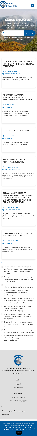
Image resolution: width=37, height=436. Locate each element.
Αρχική (9, 23)
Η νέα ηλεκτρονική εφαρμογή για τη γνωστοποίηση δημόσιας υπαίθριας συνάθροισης (16, 293)
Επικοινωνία (18, 387)
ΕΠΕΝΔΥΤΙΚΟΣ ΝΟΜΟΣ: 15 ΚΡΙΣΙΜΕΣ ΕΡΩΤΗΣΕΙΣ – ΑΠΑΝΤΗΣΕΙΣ (18, 234)
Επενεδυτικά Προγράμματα (18, 401)
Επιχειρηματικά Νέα (18, 397)
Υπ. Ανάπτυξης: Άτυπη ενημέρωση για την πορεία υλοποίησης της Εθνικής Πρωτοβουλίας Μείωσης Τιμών (17, 308)
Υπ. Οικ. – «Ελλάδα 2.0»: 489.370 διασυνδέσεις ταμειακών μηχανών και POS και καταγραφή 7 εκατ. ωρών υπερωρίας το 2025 (19, 301)
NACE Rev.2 (6, 414)
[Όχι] (35, 429)
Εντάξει (19, 432)
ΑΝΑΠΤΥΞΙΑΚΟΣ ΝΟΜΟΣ (12, 169)
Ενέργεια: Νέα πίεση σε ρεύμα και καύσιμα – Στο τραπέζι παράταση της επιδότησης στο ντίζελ (18, 324)
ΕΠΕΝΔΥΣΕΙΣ (9, 107)
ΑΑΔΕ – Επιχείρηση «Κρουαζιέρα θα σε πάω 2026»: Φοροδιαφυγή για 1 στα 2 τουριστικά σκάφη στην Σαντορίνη (18, 338)
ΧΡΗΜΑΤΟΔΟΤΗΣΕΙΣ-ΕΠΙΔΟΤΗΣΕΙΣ (12, 25)
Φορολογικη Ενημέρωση (25, 37)
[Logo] (18, 361)
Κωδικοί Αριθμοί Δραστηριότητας (13, 411)
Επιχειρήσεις (19, 39)
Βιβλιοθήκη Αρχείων (20, 23)
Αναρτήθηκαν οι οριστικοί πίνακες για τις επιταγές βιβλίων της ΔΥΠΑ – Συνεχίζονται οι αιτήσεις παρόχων (19, 279)
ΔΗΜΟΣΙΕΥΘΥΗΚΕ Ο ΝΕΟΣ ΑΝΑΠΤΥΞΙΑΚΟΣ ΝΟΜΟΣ (14, 161)
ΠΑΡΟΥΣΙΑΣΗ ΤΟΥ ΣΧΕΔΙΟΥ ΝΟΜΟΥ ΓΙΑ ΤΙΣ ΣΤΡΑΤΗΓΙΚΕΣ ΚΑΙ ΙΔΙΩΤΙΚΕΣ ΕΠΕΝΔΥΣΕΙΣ (18, 64)
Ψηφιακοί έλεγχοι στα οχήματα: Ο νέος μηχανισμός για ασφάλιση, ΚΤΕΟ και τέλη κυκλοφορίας (17, 316)
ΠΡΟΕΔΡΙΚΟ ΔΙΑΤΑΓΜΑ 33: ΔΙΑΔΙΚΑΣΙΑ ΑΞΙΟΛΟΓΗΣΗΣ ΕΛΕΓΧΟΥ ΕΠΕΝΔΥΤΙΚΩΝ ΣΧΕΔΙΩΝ (17, 97)
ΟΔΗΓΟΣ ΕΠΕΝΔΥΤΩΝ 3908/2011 (17, 131)
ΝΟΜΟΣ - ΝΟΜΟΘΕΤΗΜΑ (12, 74)
